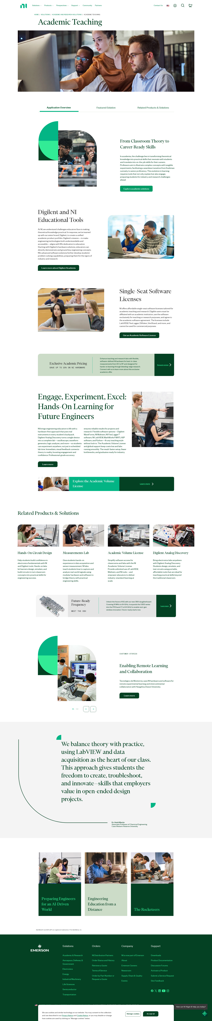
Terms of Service (99, 970)
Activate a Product (159, 970)
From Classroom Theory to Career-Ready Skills (144, 143)
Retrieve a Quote (99, 965)
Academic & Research (73, 955)
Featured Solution (106, 107)
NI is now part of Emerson (132, 955)
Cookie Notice (82, 1015)
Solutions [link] (45, 14)
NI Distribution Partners (102, 955)
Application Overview (59, 107)
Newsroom (126, 970)
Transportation (69, 994)
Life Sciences (69, 984)
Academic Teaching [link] (92, 14)
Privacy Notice (67, 1015)
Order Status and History (103, 960)
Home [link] (36, 14)
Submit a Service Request (162, 975)
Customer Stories (128, 654)
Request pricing (162, 365)
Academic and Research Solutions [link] (67, 14)
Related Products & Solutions (153, 107)
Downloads (156, 955)
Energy (66, 974)
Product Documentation (161, 960)
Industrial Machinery (72, 979)
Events (124, 980)
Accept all (150, 1014)
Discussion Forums (159, 965)
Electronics (68, 968)
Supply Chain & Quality (131, 975)
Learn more (145, 484)
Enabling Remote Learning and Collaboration (143, 668)
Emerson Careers (129, 965)
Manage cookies (133, 1014)
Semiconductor (69, 989)
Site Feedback (157, 980)
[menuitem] (37, 6)
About (124, 960)
